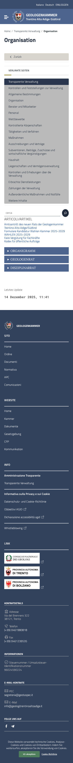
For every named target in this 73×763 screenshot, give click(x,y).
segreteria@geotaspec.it (18, 695)
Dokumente (11, 426)
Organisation (16, 100)
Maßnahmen (16, 138)
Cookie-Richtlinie (49, 754)
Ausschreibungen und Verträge (26, 144)
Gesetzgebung (12, 434)
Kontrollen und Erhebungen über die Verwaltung (30, 174)
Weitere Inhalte (18, 200)
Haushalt (14, 160)
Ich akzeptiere (29, 754)
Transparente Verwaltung (27, 31)
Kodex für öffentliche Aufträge (22, 241)
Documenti (10, 362)
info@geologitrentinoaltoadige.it (23, 706)
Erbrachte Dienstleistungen (25, 182)
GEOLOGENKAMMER (43, 16)
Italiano (40, 5)
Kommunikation (13, 449)
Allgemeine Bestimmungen (25, 94)
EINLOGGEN (62, 5)
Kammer (9, 419)
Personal (14, 113)
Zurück (17, 56)
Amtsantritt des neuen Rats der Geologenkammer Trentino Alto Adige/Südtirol (33, 226)
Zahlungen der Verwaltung (24, 188)
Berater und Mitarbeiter (22, 106)
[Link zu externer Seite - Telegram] (13, 726)
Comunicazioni (12, 385)
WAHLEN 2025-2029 (17, 234)
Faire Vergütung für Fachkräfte (22, 238)
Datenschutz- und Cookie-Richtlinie (25, 501)
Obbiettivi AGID (13, 509)
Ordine (8, 354)
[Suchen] (65, 213)
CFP (6, 441)
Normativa (10, 369)
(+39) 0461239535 (15, 641)
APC (6, 377)
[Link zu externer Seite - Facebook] (6, 726)
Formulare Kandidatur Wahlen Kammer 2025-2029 (34, 231)
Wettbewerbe (17, 119)
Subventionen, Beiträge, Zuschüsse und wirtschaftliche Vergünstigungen (32, 152)
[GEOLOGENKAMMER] (18, 16)
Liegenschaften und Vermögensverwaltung (34, 166)
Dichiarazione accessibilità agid (22, 517)
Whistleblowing (13, 528)
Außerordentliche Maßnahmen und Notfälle (34, 194)
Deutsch (49, 5)
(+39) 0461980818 (15, 630)
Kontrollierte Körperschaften (25, 125)
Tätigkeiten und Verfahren (24, 131)
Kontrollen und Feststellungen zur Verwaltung (36, 88)
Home (7, 31)
